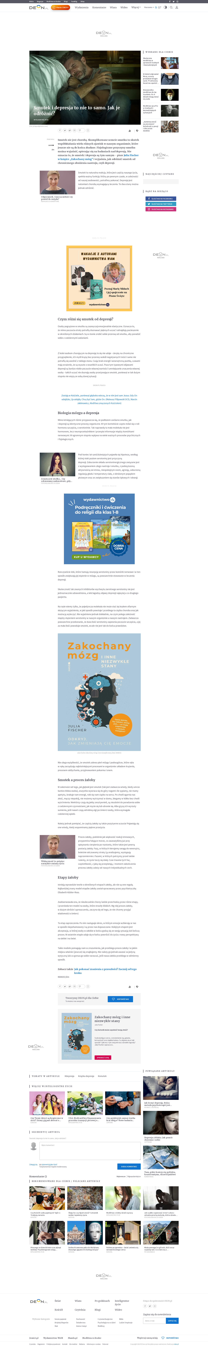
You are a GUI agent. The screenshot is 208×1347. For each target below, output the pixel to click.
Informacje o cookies (94, 1344)
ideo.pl (176, 1344)
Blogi (66, 1)
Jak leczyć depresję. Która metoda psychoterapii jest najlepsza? (157, 1105)
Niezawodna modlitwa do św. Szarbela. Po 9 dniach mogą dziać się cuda (151, 94)
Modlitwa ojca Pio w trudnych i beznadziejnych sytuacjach (150, 109)
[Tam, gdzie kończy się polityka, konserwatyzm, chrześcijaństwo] (161, 1157)
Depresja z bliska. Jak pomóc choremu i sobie (158, 1138)
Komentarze (99, 7)
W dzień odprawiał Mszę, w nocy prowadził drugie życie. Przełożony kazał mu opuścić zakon (151, 79)
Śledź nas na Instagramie (163, 209)
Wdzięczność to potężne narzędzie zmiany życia (52, 862)
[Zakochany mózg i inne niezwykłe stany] (77, 1036)
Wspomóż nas (123, 999)
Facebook (170, 1)
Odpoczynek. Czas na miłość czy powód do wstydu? (57, 198)
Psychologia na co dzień (50, 483)
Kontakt (64, 1344)
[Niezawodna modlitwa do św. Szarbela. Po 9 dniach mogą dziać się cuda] (170, 95)
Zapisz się (172, 1321)
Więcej (135, 7)
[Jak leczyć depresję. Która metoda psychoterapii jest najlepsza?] (161, 1088)
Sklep (82, 1)
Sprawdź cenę (103, 1057)
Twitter (173, 1)
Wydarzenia (81, 7)
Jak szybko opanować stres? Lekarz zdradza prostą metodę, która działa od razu (160, 1215)
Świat (58, 1300)
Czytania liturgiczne (105, 1319)
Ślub (56, 1326)
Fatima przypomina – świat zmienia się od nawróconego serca (122, 1248)
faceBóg (74, 1)
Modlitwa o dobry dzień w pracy (119, 1213)
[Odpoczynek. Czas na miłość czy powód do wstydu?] (57, 182)
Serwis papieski (60, 1319)
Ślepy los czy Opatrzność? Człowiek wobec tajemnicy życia (83, 1214)
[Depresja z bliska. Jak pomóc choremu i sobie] (161, 1123)
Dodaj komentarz (129, 1166)
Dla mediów (73, 1344)
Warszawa (148, 7)
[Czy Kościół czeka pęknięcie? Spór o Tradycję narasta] (47, 1198)
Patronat (105, 1344)
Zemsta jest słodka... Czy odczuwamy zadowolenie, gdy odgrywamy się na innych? (56, 481)
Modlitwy (101, 1326)
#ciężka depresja (86, 1076)
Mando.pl (72, 1338)
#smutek (102, 1076)
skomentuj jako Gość (49, 1164)
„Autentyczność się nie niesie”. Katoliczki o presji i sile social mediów (150, 126)
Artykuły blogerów (61, 1322)
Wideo (124, 7)
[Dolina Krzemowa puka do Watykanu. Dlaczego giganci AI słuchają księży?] (85, 1233)
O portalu (32, 1344)
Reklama (82, 1344)
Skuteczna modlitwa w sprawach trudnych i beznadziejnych (151, 61)
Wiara (113, 7)
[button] (165, 7)
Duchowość (80, 1319)
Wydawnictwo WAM (53, 1338)
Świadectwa (80, 1322)
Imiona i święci (81, 1326)
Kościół (33, 1217)
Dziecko (34, 1123)
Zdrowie (109, 1123)
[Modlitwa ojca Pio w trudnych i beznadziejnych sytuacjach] (170, 111)
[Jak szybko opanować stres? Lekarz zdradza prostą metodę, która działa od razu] (161, 1198)
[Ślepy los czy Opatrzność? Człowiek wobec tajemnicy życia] (85, 1198)
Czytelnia (148, 1142)
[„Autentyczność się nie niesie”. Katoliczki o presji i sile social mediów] (170, 126)
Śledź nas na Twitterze (162, 204)
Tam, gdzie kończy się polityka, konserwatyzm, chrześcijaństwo (160, 1173)
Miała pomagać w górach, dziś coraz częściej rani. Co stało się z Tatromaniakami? (159, 1249)
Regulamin (41, 1344)
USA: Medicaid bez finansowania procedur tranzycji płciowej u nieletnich (84, 1120)
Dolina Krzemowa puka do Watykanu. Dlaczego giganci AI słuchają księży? (83, 1248)
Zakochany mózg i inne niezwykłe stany (112, 1019)
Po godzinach (149, 1252)
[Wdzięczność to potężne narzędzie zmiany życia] (57, 847)
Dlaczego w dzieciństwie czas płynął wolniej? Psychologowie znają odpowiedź (46, 1249)
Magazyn (40, 1)
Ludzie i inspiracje (125, 1322)
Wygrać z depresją (151, 1107)
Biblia (31, 1)
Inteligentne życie (122, 1302)
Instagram (177, 1)
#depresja (69, 1076)
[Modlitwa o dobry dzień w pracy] (123, 1198)
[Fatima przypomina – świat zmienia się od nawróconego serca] (123, 1233)
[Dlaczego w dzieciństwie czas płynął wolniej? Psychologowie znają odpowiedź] (47, 1233)
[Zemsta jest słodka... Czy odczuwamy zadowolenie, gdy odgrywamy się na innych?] (57, 464)
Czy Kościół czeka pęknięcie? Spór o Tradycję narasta (45, 1214)
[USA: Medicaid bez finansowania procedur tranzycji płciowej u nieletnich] (85, 1103)
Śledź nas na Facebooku (162, 199)
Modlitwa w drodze (54, 1)
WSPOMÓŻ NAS (172, 1338)
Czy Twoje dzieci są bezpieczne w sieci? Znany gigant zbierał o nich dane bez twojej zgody (47, 1120)
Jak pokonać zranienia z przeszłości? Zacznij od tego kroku (105, 971)
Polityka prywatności (53, 1344)
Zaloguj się (33, 1164)
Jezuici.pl (34, 1338)
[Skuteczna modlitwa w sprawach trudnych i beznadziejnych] (170, 63)
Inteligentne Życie (41, 120)
